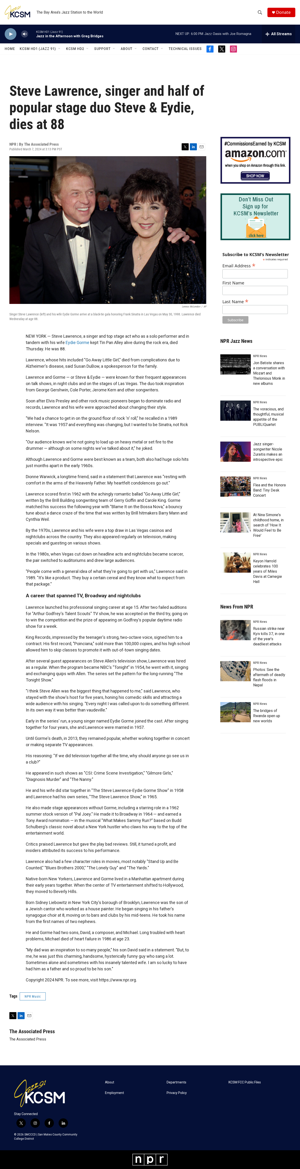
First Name (233, 282)
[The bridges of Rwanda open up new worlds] (235, 712)
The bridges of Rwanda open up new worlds (266, 715)
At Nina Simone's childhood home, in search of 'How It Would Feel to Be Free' (268, 525)
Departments (176, 1082)
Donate (283, 12)
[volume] (25, 34)
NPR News (260, 356)
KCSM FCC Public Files (245, 1082)
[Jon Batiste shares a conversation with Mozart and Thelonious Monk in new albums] (235, 364)
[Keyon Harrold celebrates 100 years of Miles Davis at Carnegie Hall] (235, 562)
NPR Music (33, 996)
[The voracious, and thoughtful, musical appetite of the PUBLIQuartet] (235, 411)
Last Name (235, 301)
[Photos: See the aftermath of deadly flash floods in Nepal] (235, 671)
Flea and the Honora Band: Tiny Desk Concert (269, 490)
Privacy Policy (177, 1093)
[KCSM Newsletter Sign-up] (255, 216)
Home (10, 49)
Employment (114, 1093)
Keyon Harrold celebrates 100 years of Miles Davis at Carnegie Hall (267, 571)
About (126, 49)
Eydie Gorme (77, 342)
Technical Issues (185, 49)
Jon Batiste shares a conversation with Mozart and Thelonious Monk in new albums (269, 373)
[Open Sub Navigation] (59, 49)
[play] (10, 34)
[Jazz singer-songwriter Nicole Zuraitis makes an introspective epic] (235, 452)
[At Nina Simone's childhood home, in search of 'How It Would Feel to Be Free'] (235, 522)
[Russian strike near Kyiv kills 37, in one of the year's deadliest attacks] (235, 630)
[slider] (32, 33)
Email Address (238, 265)
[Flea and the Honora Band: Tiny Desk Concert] (235, 487)
